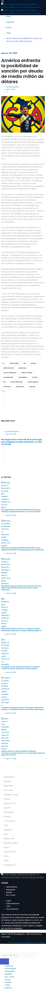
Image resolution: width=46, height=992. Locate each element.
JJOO (6, 825)
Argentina (22, 368)
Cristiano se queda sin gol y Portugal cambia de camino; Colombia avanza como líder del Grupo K (22, 708)
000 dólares (14, 363)
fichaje (34, 377)
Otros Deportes (12, 909)
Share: (3, 391)
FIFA (4, 382)
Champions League (11, 795)
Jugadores (8, 830)
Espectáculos (9, 812)
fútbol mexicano (17, 382)
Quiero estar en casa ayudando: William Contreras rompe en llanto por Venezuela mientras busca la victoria (23, 753)
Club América (22, 377)
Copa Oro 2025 (10, 803)
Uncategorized (9, 865)
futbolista (7, 387)
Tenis (8, 906)
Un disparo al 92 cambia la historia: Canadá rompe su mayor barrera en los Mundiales (20, 668)
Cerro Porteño (26, 373)
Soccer (6, 847)
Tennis (6, 856)
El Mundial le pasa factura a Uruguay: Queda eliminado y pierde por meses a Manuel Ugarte (21, 629)
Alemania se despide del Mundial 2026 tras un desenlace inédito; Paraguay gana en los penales (22, 549)
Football (7, 817)
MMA (5, 834)
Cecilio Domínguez (9, 373)
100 (25, 363)
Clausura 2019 (8, 377)
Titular (6, 861)
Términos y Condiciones (17, 942)
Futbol (8, 901)
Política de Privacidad (36, 942)
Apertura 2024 (8, 368)
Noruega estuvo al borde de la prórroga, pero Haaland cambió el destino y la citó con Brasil (21, 442)
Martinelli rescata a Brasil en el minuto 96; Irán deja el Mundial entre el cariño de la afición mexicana (21, 588)
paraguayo (20, 387)
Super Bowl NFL (10, 852)
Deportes (7, 808)
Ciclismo (7, 799)
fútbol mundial (32, 382)
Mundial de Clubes (11, 843)
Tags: (3, 363)
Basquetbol (10, 890)
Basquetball (8, 786)
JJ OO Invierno (9, 821)
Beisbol (9, 892)
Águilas (33, 363)
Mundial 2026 (9, 839)
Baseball (7, 781)
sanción (32, 387)
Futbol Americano (13, 903)
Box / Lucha (8, 790)
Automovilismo (9, 777)
